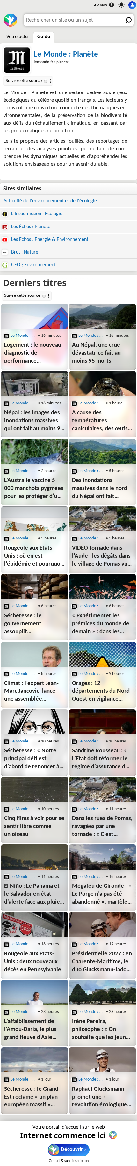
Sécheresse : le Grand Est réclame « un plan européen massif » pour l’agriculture (31, 1097)
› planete (51, 62)
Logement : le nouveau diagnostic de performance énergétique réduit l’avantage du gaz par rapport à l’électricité (32, 353)
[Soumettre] (127, 20)
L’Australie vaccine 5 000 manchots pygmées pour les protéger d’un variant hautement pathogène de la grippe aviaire (33, 489)
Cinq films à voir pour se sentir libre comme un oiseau (34, 826)
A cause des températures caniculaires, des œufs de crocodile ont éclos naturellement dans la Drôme (100, 421)
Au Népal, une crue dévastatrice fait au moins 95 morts (96, 353)
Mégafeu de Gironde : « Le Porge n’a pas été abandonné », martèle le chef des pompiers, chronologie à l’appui (101, 894)
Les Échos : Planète (30, 226)
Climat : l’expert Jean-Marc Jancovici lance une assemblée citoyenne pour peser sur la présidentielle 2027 (31, 692)
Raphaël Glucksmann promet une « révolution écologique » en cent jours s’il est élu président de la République (102, 1097)
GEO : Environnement (33, 265)
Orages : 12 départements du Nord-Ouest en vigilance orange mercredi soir (102, 692)
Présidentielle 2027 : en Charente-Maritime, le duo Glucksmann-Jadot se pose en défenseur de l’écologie (102, 962)
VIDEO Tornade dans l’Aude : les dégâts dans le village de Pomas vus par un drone (101, 556)
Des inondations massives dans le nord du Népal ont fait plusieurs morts (99, 489)
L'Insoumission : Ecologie (36, 213)
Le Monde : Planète (66, 54)
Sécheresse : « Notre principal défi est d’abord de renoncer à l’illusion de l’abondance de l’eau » (32, 759)
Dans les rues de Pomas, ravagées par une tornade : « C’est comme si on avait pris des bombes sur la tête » (102, 827)
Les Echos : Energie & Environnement (49, 239)
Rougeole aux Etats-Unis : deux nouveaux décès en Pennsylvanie (32, 962)
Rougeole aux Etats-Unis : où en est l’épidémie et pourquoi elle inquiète (33, 556)
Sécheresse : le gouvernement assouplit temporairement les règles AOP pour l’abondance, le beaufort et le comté (30, 624)
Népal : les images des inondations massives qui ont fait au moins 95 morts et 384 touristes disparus (33, 421)
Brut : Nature (24, 252)
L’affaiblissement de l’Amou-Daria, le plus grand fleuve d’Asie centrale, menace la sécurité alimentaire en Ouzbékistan (30, 1030)
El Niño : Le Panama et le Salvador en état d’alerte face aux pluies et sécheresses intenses (34, 894)
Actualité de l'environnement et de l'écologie (50, 201)
